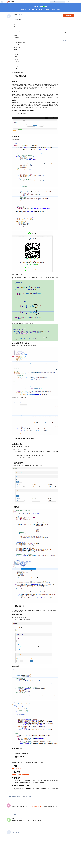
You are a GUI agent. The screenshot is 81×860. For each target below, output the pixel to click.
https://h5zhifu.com (36, 806)
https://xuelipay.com (16, 768)
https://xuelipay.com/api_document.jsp (20, 774)
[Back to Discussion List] (2, 2)
